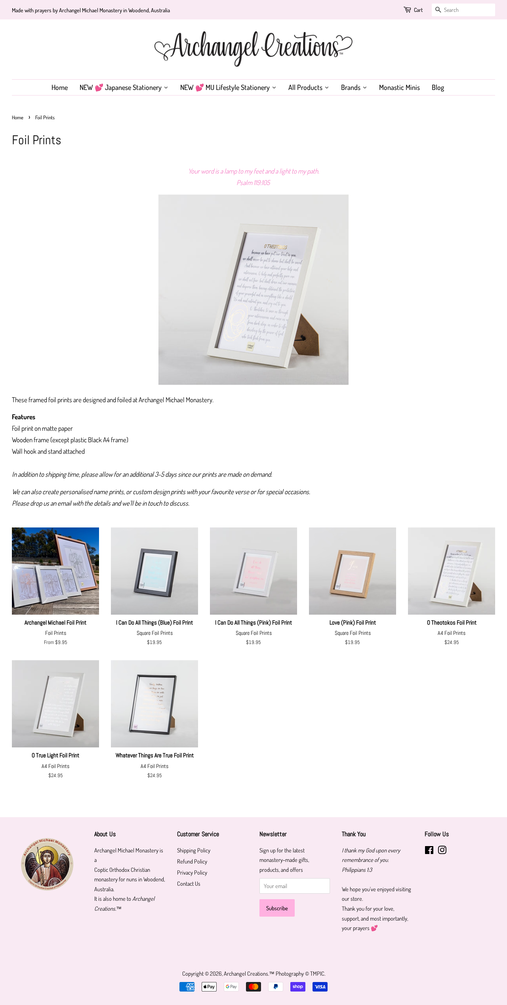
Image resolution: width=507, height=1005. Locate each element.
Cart (418, 9)
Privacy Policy (192, 872)
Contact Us (188, 883)
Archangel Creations (246, 973)
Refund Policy (192, 861)
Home (17, 117)
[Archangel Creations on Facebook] (429, 851)
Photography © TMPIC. (300, 973)
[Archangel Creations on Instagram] (442, 851)
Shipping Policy (193, 850)
